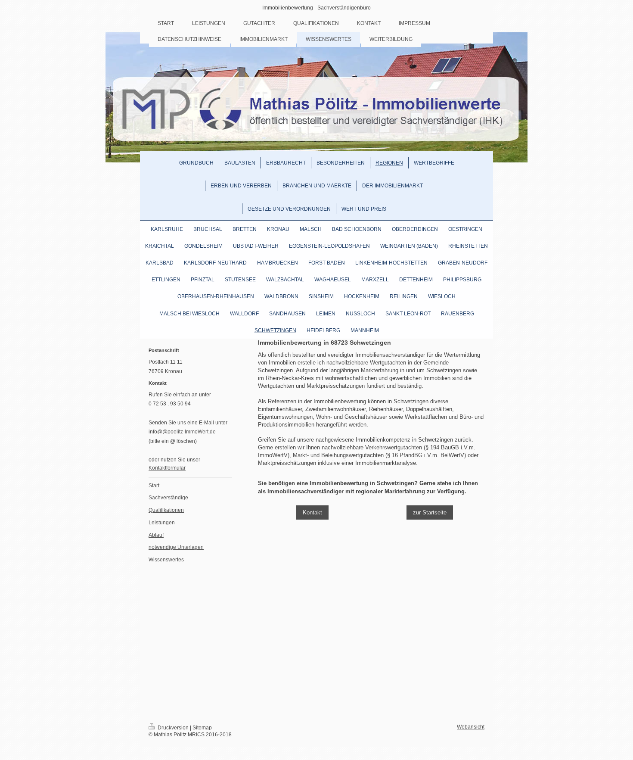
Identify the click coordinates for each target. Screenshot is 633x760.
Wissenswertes (166, 559)
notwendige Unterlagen (176, 547)
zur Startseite (430, 512)
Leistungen (162, 522)
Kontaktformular (167, 467)
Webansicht (470, 726)
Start (154, 485)
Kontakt (312, 512)
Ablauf (156, 535)
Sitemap (202, 727)
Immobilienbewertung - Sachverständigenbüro (316, 8)
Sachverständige (168, 497)
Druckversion (173, 727)
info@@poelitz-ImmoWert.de (182, 431)
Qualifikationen (166, 510)
